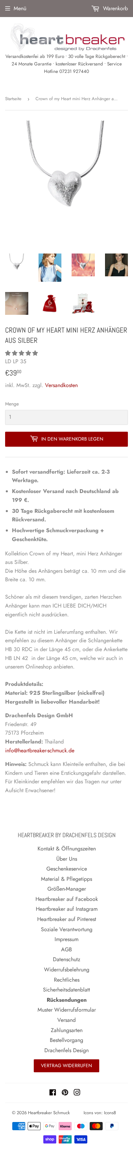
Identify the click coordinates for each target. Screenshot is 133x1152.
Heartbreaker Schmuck (49, 1112)
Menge (12, 403)
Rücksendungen (67, 1000)
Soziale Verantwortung (66, 929)
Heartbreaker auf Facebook (66, 899)
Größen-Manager (66, 889)
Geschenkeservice (66, 869)
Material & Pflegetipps (66, 879)
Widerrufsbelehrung (66, 969)
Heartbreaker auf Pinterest (66, 919)
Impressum (66, 939)
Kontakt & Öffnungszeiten (67, 849)
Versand (66, 1020)
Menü (20, 8)
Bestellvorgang (66, 1040)
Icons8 (110, 1112)
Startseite (13, 98)
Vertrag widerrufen (66, 1065)
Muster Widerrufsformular (67, 1010)
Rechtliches (66, 980)
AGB (66, 949)
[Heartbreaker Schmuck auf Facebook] (52, 1093)
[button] (22, 353)
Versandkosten (61, 385)
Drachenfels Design (66, 1050)
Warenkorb (114, 8)
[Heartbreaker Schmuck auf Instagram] (77, 1093)
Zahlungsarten (67, 1030)
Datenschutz (66, 959)
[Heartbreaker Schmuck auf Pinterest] (65, 1093)
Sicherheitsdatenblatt (66, 990)
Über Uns (66, 859)
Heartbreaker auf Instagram (67, 909)
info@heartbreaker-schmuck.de (39, 750)
